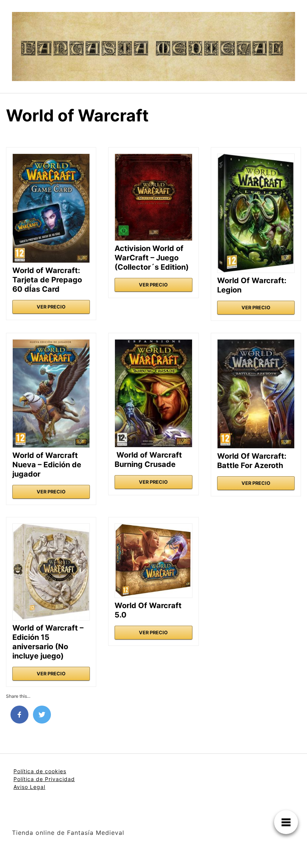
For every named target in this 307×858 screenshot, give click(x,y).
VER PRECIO (51, 307)
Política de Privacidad (44, 779)
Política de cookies (39, 771)
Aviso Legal (29, 787)
